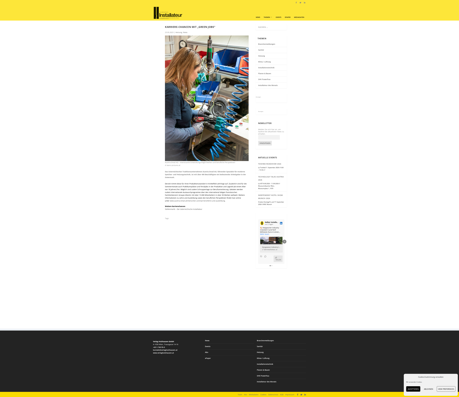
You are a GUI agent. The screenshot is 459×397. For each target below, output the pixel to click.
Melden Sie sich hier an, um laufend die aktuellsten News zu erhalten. (271, 131)
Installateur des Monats (268, 85)
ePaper (287, 17)
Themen (267, 17)
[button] (258, 242)
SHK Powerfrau (264, 79)
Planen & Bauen (264, 73)
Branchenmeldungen (266, 44)
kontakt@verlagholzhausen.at (165, 350)
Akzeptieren (413, 389)
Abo (206, 352)
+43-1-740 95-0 (159, 347)
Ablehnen (428, 389)
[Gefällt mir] (261, 258)
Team (240, 394)
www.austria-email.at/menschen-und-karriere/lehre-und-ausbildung (197, 201)
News (258, 17)
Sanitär (261, 50)
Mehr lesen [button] (264, 234)
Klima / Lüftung (264, 62)
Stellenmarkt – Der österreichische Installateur (183, 209)
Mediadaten (299, 17)
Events (278, 17)
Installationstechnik (266, 67)
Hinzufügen (265, 143)
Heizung (178, 32)
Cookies (263, 394)
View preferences (446, 389)
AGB (281, 394)
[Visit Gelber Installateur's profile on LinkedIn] (262, 223)
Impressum (289, 394)
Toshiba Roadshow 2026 (269, 164)
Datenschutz (273, 394)
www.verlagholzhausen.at (163, 353)
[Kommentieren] (264, 258)
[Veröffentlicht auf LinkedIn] (281, 223)
